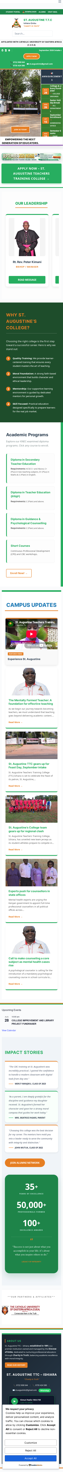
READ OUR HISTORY (16, 1365)
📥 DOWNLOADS (29, 12)
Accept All (31, 1458)
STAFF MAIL (52, 12)
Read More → (16, 722)
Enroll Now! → (19, 573)
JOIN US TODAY (20, 129)
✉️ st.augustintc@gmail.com (40, 64)
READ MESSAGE (27, 279)
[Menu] (59, 1)
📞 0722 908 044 (17, 62)
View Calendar (9, 1030)
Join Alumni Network (25, 1162)
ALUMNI (42, 12)
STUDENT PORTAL (13, 12)
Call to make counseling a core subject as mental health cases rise (29, 962)
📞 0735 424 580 (17, 65)
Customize (30, 1442)
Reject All (30, 1450)
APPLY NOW (31, 56)
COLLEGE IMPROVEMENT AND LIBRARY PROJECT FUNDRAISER (33, 1022)
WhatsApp (44, 1390)
